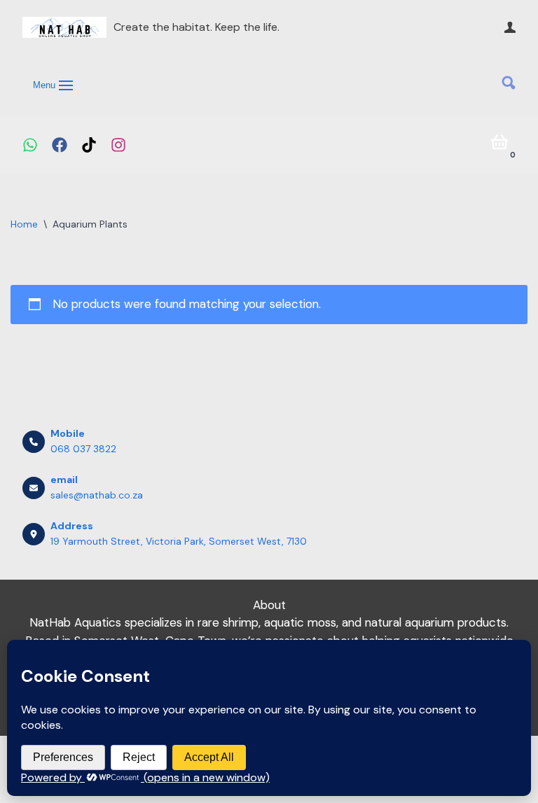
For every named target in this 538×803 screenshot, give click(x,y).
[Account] (510, 27)
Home (24, 224)
